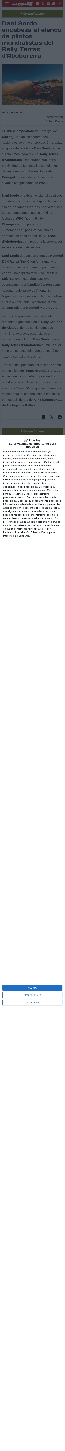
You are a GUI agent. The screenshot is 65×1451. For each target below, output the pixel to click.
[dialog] (32, 943)
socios (28, 451)
